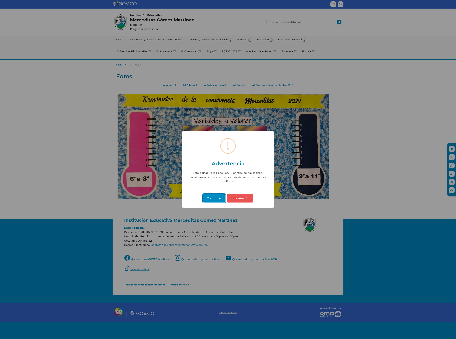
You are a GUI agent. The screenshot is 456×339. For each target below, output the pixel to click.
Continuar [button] (214, 198)
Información (240, 198)
